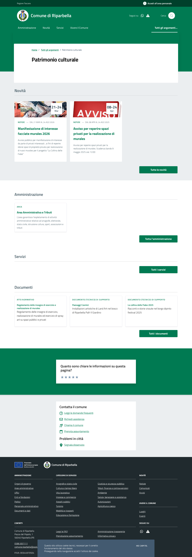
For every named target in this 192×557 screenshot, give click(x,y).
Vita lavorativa (63, 492)
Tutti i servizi (158, 270)
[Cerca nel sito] (171, 15)
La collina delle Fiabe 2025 (140, 305)
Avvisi (142, 492)
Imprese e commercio (66, 497)
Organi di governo (22, 483)
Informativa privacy (107, 536)
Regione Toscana (24, 3)
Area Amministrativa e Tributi (34, 212)
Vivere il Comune (79, 28)
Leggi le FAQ (62, 531)
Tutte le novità (158, 170)
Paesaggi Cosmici (80, 305)
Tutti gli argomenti (50, 50)
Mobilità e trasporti (65, 510)
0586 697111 (21, 543)
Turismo (59, 506)
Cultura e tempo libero (66, 488)
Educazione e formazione (67, 515)
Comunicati (144, 488)
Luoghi (142, 511)
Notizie (21, 122)
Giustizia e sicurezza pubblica (111, 483)
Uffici (16, 492)
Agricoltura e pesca (106, 506)
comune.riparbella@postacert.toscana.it (33, 547)
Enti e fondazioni (22, 497)
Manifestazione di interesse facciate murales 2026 (38, 131)
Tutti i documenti (158, 333)
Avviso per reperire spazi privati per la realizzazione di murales (93, 133)
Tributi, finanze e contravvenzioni (113, 488)
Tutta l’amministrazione (158, 239)
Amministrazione (27, 28)
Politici (17, 501)
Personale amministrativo (26, 506)
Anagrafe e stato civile (66, 483)
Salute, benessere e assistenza (112, 497)
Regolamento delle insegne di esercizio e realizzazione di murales (36, 306)
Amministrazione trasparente (111, 531)
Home (34, 50)
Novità (46, 28)
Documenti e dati (22, 510)
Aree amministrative (23, 488)
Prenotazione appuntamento (69, 536)
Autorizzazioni (104, 501)
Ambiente (102, 492)
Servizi (60, 28)
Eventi (142, 516)
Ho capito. (142, 546)
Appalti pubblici (63, 501)
